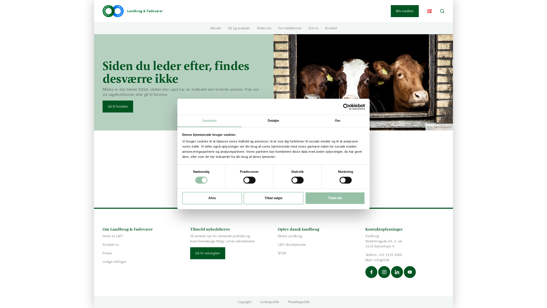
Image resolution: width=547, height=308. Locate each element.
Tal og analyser (239, 28)
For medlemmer (290, 28)
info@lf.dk (382, 260)
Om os (313, 28)
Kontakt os (111, 245)
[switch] (249, 180)
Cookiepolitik (269, 302)
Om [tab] (337, 120)
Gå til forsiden (118, 106)
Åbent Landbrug (290, 236)
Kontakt (331, 28)
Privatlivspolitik (299, 302)
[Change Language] (429, 11)
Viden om (264, 28)
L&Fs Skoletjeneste (292, 245)
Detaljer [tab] (273, 120)
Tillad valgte (273, 198)
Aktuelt (215, 28)
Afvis (212, 198)
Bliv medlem (405, 11)
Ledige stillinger (114, 262)
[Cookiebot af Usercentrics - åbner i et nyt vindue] (346, 107)
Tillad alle (335, 198)
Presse (107, 253)
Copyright (244, 302)
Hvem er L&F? (113, 236)
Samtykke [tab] (209, 120)
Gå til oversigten (207, 253)
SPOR (282, 253)
